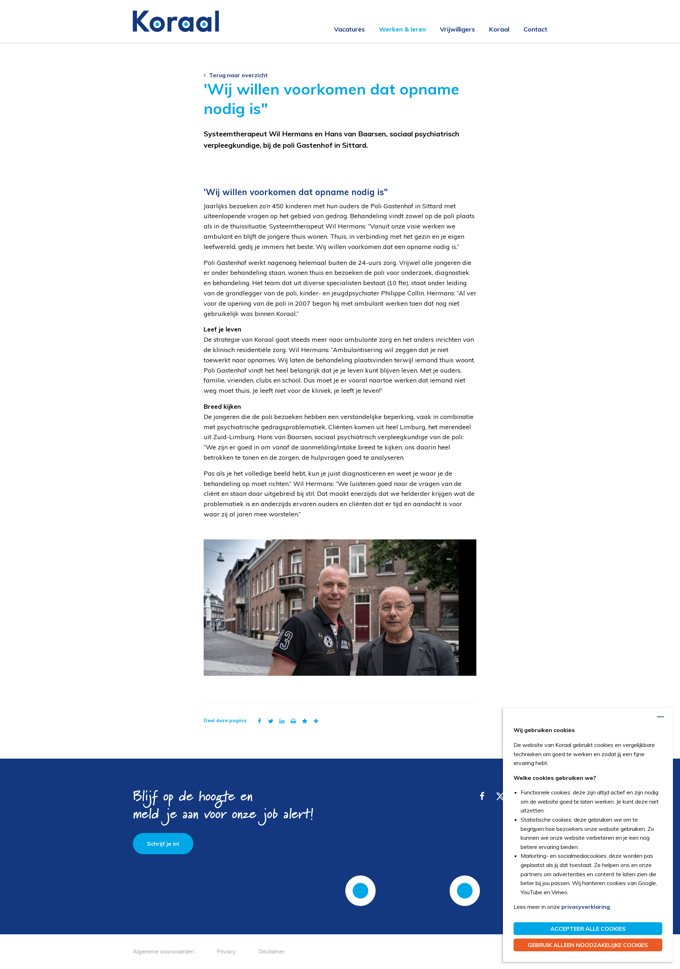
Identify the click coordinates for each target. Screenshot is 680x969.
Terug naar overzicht (238, 75)
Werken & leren (402, 29)
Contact (535, 29)
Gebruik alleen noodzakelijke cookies (588, 944)
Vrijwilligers (457, 29)
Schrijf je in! (163, 843)
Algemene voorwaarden (163, 951)
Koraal (499, 29)
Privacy (226, 951)
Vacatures (349, 29)
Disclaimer (271, 951)
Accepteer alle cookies (588, 928)
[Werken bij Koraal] (176, 20)
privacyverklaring (585, 906)
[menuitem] (342, 30)
